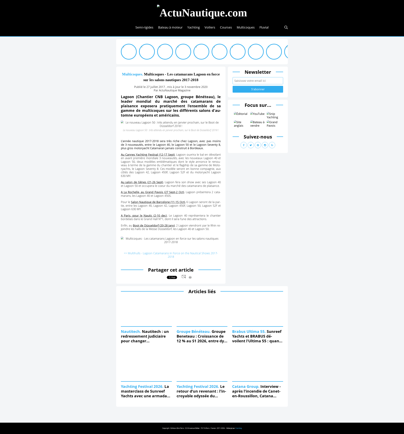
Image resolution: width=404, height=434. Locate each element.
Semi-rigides (144, 27)
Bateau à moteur (170, 27)
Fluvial (264, 27)
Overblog (238, 428)
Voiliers (210, 27)
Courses (226, 27)
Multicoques (246, 27)
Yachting (193, 27)
